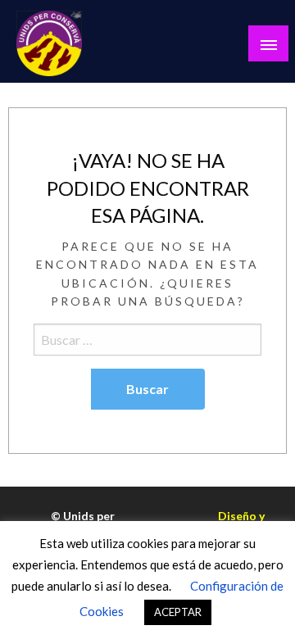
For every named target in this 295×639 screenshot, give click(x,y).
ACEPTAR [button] (178, 612)
